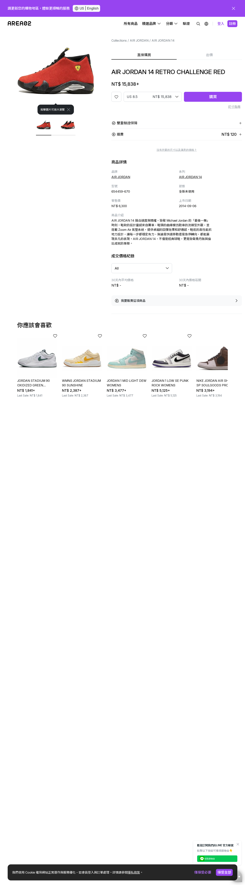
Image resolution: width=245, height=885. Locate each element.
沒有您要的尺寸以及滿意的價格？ (177, 149)
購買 (213, 96)
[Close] (68, 109)
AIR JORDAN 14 (163, 40)
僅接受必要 (202, 872)
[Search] (198, 23)
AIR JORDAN (139, 40)
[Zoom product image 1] (56, 73)
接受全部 (224, 872)
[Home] (19, 23)
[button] (206, 23)
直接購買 (144, 55)
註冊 (232, 24)
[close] (233, 8)
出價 (209, 55)
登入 (220, 24)
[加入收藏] (116, 97)
